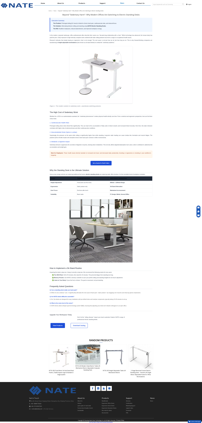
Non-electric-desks (107, 410)
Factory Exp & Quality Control (85, 408)
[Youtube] (103, 388)
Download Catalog (79, 325)
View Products (58, 325)
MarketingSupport (130, 405)
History (79, 403)
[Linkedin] (98, 388)
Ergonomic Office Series (108, 403)
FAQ (127, 413)
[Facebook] (92, 388)
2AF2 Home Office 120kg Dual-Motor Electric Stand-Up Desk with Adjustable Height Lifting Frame (140, 372)
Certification (129, 403)
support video (129, 408)
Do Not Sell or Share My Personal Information (101, 422)
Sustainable (81, 410)
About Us (80, 401)
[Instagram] (109, 388)
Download (128, 410)
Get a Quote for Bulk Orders (101, 163)
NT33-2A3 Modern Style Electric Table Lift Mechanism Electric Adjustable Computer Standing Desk (61, 368)
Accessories (105, 413)
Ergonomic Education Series (109, 408)
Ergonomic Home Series (108, 405)
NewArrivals (105, 401)
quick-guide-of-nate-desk (84, 405)
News (151, 401)
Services (128, 401)
